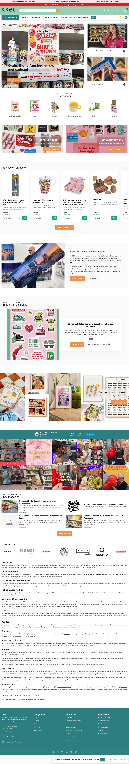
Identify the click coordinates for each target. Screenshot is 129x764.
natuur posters (23, 658)
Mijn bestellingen (103, 720)
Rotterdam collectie (42, 643)
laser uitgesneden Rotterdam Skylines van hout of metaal (92, 643)
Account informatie (104, 717)
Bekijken (76, 344)
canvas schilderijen (77, 615)
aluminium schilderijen (62, 615)
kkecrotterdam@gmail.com (14, 742)
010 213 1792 (10, 736)
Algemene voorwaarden (73, 720)
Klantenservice (83, 17)
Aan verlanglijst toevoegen (97, 344)
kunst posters (13, 658)
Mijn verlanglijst (103, 727)
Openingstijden (71, 737)
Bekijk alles (63, 533)
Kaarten (36, 720)
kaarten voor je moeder (9, 627)
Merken (72, 17)
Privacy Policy (70, 724)
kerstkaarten (96, 625)
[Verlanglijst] (118, 10)
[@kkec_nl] (37, 434)
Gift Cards (64, 17)
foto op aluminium (85, 674)
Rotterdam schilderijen (50, 17)
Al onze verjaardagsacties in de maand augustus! (105, 504)
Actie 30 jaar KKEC (40, 730)
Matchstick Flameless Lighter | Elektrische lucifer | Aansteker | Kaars (14, 202)
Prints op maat (77, 278)
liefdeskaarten (87, 625)
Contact (68, 733)
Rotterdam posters (45, 658)
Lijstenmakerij (70, 740)
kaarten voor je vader (120, 625)
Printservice (36, 17)
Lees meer (22, 512)
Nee (109, 759)
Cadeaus (37, 724)
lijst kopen (5, 691)
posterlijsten (5, 660)
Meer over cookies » (120, 759)
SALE (94, 17)
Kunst (35, 717)
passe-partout (55, 689)
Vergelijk (8, 218)
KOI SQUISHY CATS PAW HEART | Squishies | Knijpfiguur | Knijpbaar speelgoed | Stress (75, 202)
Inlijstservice (25, 17)
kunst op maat (21, 615)
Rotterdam (37, 727)
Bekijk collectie (63, 227)
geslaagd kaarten (106, 625)
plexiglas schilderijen (47, 615)
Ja (102, 759)
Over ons (69, 717)
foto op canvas (107, 674)
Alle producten (102, 733)
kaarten (44, 625)
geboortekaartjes (22, 627)
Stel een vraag (94, 278)
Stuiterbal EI (97, 199)
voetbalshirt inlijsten (64, 687)
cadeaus (67, 634)
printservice (21, 674)
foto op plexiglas (97, 674)
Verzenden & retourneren (74, 730)
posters (59, 652)
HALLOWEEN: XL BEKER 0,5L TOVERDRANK (44, 201)
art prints (101, 615)
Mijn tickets (101, 724)
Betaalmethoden (71, 727)
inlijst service (123, 687)
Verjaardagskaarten (75, 625)
